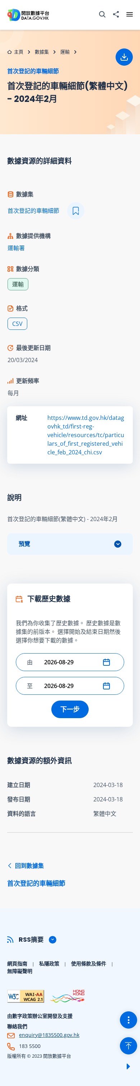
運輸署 (16, 248)
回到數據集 (36, 875)
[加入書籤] (75, 210)
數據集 (42, 51)
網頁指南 (17, 963)
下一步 (70, 709)
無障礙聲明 (19, 971)
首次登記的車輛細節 (33, 71)
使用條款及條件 (88, 963)
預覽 (24, 544)
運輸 (65, 51)
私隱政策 (49, 963)
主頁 (18, 51)
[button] (108, 662)
